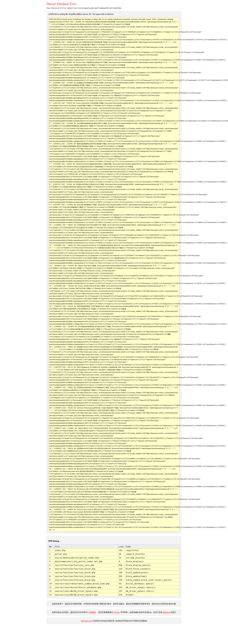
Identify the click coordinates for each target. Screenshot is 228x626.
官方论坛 (116, 612)
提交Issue (166, 612)
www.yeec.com (86, 621)
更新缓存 (92, 612)
